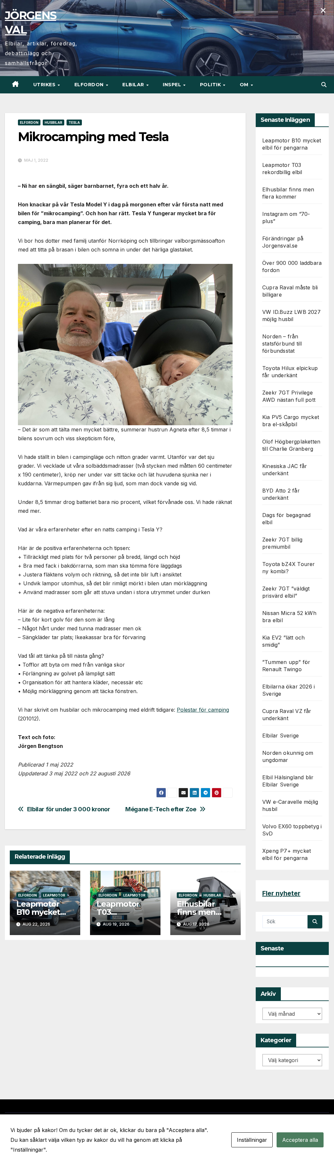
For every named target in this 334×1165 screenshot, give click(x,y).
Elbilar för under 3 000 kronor (68, 809)
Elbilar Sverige (280, 735)
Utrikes (45, 85)
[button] (323, 84)
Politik (211, 85)
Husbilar (53, 122)
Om (245, 85)
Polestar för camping (203, 709)
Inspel (173, 85)
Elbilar (133, 85)
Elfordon (89, 85)
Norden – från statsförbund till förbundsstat (282, 343)
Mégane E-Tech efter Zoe (160, 809)
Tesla (74, 122)
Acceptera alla (300, 1140)
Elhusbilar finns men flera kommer (203, 912)
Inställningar (252, 1140)
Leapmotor (54, 895)
